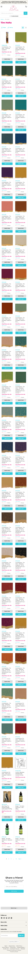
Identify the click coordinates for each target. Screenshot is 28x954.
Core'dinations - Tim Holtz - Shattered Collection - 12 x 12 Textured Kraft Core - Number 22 (20, 530)
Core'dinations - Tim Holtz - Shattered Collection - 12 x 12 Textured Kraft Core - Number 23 (6, 565)
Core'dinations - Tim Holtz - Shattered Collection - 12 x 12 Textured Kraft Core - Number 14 (6, 424)
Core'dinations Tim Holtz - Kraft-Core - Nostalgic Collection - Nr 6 (7, 774)
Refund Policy (19, 945)
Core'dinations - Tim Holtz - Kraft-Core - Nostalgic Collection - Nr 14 (7, 116)
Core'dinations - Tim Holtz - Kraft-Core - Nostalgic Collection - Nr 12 (7, 83)
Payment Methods (20, 947)
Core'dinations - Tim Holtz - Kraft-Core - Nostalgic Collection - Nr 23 (20, 252)
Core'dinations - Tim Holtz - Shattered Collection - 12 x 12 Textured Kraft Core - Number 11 (6, 389)
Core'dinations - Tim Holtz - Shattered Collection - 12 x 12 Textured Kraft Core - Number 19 (6, 495)
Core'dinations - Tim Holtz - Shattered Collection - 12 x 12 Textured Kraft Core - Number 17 (6, 459)
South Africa (13, 941)
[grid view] (22, 27)
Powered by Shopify (14, 951)
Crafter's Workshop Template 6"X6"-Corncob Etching (19, 774)
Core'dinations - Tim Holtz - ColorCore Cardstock (6, 48)
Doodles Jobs (6, 948)
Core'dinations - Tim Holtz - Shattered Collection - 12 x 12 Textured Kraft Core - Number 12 (20, 389)
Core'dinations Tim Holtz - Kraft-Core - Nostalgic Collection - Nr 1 (20, 705)
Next (19, 859)
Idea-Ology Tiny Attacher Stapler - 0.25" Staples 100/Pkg (7, 807)
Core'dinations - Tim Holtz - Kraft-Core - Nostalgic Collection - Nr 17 (20, 150)
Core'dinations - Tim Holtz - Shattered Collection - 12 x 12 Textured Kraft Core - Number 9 (6, 706)
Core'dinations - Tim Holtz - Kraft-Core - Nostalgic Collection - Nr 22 (7, 252)
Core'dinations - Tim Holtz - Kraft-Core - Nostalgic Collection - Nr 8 (7, 319)
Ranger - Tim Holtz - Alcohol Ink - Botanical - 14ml (7, 840)
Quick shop (7, 59)
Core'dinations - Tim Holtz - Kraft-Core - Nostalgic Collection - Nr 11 (20, 49)
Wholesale (23, 948)
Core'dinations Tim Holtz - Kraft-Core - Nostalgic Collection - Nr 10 (7, 740)
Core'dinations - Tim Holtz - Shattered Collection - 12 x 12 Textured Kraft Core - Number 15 (20, 424)
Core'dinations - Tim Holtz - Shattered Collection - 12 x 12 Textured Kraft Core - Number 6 (20, 635)
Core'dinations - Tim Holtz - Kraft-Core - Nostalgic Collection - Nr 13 (20, 83)
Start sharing (14, 891)
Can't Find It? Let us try (14, 948)
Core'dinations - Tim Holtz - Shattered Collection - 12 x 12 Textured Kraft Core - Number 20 (20, 495)
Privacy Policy (13, 947)
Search (6, 945)
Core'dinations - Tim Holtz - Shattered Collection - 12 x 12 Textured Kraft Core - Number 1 (6, 354)
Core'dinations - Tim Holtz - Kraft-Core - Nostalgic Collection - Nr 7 (20, 286)
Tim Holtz (3, 50)
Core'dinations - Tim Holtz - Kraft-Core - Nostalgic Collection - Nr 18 (7, 184)
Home (2, 19)
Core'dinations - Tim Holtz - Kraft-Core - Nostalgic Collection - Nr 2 (7, 218)
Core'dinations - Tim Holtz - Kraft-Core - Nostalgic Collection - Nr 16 (7, 150)
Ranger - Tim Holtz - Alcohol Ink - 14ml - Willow (20, 807)
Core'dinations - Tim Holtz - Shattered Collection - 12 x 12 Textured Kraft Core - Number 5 (6, 635)
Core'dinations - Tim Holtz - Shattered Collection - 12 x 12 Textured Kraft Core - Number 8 (20, 671)
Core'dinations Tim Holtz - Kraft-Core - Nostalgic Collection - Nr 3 (20, 740)
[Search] (25, 13)
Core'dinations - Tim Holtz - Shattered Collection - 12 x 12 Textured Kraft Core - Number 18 (20, 459)
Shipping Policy (12, 945)
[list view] (25, 27)
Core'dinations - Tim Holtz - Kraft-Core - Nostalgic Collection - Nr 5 (7, 286)
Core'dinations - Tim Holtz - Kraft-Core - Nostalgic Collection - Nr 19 (20, 184)
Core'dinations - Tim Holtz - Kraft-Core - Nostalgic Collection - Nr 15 (20, 116)
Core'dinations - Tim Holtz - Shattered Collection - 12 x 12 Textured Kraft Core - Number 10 (20, 354)
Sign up (21, 935)
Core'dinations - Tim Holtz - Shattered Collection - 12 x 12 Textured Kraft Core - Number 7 (6, 671)
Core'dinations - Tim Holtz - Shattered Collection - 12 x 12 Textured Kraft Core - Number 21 (6, 530)
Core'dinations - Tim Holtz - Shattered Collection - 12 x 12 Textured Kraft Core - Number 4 (20, 600)
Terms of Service (5, 947)
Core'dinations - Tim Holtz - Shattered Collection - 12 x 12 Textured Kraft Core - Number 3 (6, 600)
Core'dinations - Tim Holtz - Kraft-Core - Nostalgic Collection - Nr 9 (20, 319)
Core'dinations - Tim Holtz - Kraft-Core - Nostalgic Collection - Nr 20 (20, 218)
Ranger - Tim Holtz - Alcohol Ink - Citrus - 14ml (20, 840)
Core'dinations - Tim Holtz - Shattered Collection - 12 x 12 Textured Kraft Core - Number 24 (20, 565)
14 (16, 859)
